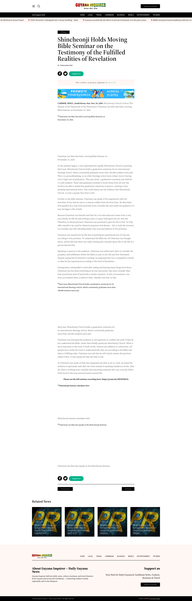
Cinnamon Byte (155, 599)
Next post (128, 489)
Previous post (65, 489)
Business (121, 15)
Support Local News (150, 6)
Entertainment (143, 15)
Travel (99, 15)
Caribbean (109, 15)
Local (90, 15)
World (131, 15)
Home (82, 15)
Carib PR (111, 82)
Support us (76, 73)
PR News (156, 15)
